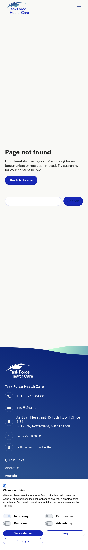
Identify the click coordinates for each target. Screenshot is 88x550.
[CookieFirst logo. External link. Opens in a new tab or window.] (4, 486)
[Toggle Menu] (79, 8)
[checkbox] (7, 516)
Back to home (21, 180)
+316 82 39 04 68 (30, 396)
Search (73, 201)
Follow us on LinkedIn (33, 447)
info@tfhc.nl (26, 407)
